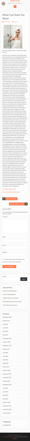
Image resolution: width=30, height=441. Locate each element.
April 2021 (5, 399)
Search (4, 276)
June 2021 (5, 391)
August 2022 (6, 349)
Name (4, 236)
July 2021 (5, 388)
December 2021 (7, 374)
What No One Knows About (17, 204)
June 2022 (5, 356)
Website (4, 252)
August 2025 (6, 320)
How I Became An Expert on (10, 305)
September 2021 (7, 384)
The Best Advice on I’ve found (10, 298)
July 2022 (5, 352)
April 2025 (5, 335)
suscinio (16, 21)
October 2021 (6, 381)
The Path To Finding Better (10, 291)
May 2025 (5, 331)
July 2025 (5, 324)
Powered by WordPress (9, 437)
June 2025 (5, 328)
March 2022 (6, 367)
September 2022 (7, 345)
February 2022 (7, 370)
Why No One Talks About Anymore (11, 192)
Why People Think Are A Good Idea (12, 301)
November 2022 (7, 338)
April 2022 (5, 363)
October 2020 (6, 413)
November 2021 (7, 377)
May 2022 (5, 359)
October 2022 (6, 342)
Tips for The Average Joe (9, 294)
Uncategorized (7, 425)
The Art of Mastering (11, 198)
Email (4, 245)
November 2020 (7, 409)
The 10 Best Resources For (9, 189)
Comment (5, 216)
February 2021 (7, 402)
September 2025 (7, 317)
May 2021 (5, 395)
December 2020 (7, 406)
